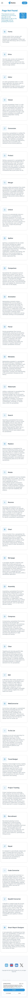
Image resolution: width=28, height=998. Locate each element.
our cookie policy (17, 987)
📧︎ (6, 965)
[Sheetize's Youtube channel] (11, 965)
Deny (19, 993)
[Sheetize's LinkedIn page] (16, 965)
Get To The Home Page (23, 16)
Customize (8, 993)
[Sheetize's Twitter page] (21, 965)
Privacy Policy (6, 980)
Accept (14, 989)
